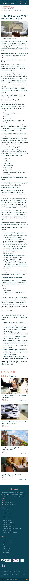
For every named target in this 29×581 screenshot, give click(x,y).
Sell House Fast (6, 509)
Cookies (12, 579)
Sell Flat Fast (6, 516)
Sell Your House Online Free (9, 522)
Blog (2, 10)
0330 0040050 (24, 1)
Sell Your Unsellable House (8, 524)
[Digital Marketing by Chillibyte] (27, 579)
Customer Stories (6, 540)
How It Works (6, 538)
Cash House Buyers (7, 511)
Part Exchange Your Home (8, 530)
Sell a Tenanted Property (8, 526)
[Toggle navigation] (26, 7)
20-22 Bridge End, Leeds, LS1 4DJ (10, 504)
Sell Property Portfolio (7, 518)
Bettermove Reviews (7, 542)
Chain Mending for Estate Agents (10, 532)
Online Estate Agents (7, 514)
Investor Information (7, 550)
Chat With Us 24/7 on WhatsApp (9, 1)
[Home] (8, 7)
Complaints (5, 554)
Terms (16, 579)
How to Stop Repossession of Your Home (12, 528)
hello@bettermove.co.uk (9, 3)
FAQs (4, 546)
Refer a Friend (6, 552)
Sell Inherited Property (7, 520)
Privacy (9, 579)
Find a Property (6, 548)
